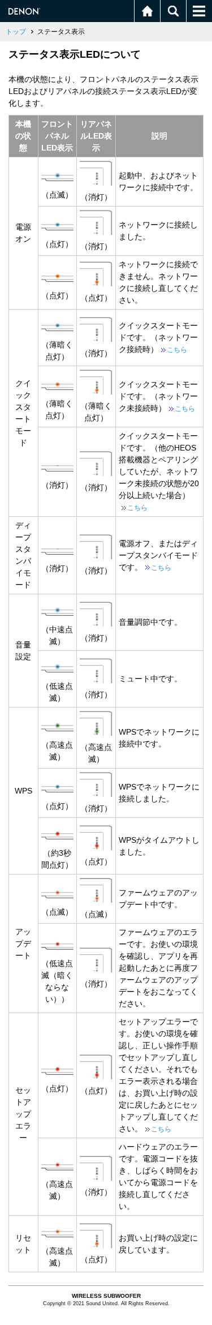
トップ (16, 32)
